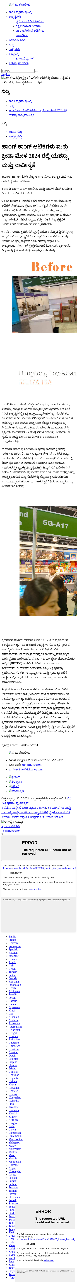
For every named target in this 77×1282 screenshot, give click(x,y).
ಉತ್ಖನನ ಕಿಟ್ (40, 812)
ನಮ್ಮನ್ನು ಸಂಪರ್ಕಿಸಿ (18, 63)
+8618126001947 (11, 830)
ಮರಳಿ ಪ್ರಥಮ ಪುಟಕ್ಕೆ (20, 12)
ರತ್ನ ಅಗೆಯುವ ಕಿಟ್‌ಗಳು (28, 26)
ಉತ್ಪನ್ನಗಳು (15, 16)
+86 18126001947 (32, 764)
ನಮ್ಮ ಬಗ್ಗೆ (13, 53)
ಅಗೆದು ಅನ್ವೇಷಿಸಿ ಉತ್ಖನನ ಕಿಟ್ (28, 817)
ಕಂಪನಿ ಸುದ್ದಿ (15, 131)
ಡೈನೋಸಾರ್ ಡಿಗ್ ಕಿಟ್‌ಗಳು (30, 21)
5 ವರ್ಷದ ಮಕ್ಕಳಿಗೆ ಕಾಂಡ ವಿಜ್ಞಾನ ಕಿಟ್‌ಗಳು (23, 807)
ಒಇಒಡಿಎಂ (22, 35)
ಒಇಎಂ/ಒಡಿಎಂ (17, 39)
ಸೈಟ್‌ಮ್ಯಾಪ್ (22, 803)
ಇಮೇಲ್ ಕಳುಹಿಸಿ (10, 826)
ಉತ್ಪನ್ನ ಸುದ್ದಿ (15, 136)
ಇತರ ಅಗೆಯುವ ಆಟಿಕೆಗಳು (30, 30)
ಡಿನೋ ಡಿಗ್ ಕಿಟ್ (55, 817)
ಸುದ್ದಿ (11, 44)
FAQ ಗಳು (14, 49)
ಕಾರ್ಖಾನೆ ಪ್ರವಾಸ (25, 58)
